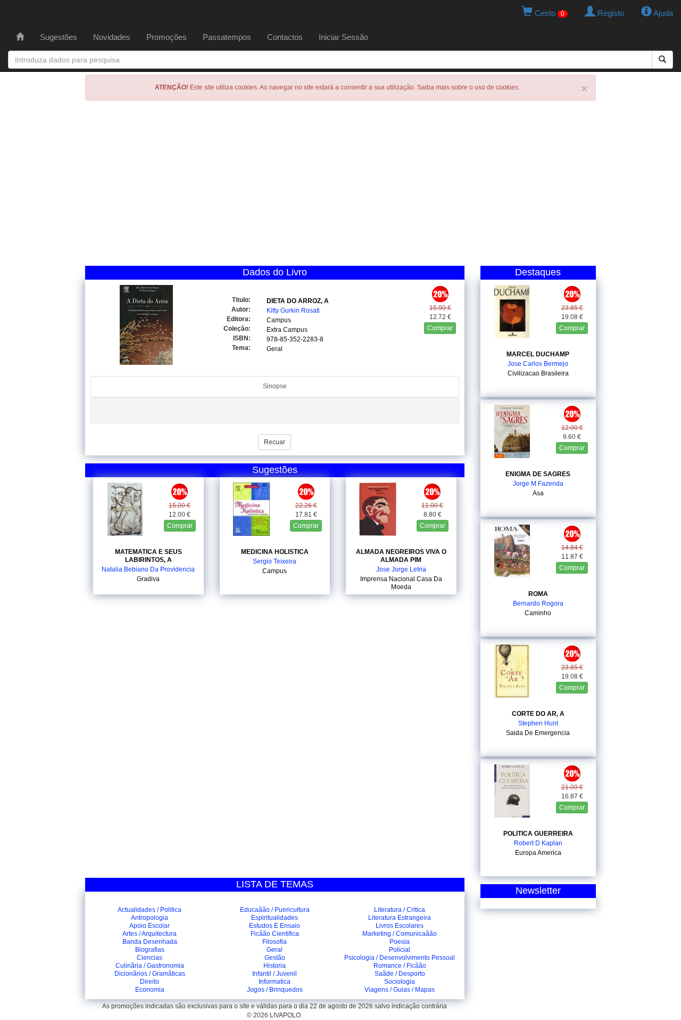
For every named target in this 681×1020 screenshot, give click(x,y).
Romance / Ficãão (399, 965)
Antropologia (149, 917)
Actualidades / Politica (149, 909)
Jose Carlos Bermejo (538, 364)
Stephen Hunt (538, 723)
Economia (149, 989)
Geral (275, 349)
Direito (149, 981)
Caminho (538, 613)
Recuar (274, 442)
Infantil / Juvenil (274, 973)
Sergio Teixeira (274, 561)
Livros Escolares (399, 925)
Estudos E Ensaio (274, 925)
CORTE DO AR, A (538, 713)
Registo (609, 13)
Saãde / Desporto (400, 973)
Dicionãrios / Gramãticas (149, 973)
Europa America (538, 852)
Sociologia (399, 981)
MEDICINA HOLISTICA (275, 552)
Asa (538, 493)
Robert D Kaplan (538, 843)
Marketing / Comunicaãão (399, 933)
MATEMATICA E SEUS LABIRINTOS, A (148, 556)
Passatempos (227, 37)
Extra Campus (287, 329)
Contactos (285, 37)
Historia (274, 965)
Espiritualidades (274, 917)
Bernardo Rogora (538, 603)
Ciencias (149, 957)
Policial (399, 949)
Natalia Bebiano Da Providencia (148, 569)
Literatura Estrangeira (399, 917)
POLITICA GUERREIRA (538, 833)
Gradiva (148, 579)
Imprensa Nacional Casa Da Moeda (401, 583)
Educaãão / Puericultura (275, 909)
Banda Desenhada (149, 941)
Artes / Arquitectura (149, 933)
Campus (279, 320)
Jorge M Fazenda (538, 483)
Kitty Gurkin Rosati (293, 310)
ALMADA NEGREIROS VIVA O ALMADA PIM (401, 556)
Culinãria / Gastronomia (149, 965)
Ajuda (662, 13)
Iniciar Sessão (343, 37)
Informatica (274, 981)
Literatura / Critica (399, 909)
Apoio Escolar (149, 925)
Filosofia (274, 941)
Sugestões (58, 37)
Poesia (399, 941)
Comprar (440, 328)
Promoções (166, 37)
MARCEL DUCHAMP (537, 354)
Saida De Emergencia (538, 733)
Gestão (274, 957)
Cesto (548, 13)
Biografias (149, 949)
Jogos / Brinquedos (275, 989)
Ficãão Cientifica (275, 933)
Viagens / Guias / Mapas (399, 989)
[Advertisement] (340, 185)
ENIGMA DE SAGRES (537, 474)
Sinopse (275, 386)
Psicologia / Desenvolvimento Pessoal (399, 957)
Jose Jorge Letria (401, 569)
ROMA (538, 594)
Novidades (111, 37)
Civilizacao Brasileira (538, 373)
